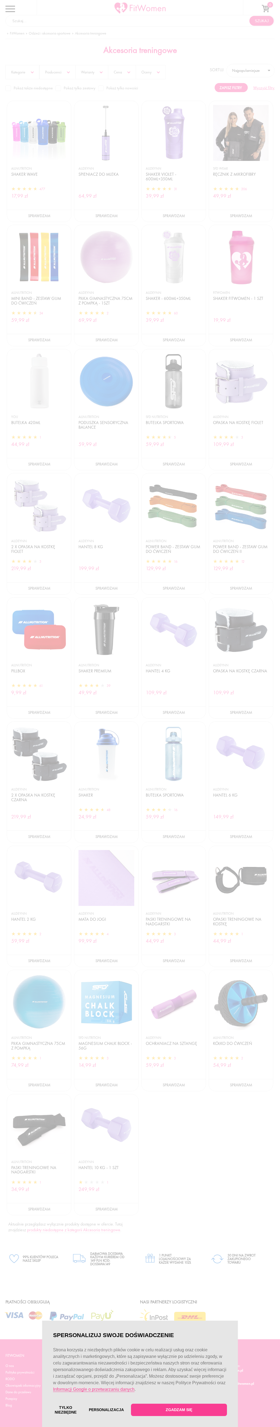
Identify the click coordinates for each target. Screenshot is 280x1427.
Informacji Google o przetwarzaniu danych (94, 1389)
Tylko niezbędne (66, 1409)
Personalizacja (106, 1410)
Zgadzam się (179, 1410)
